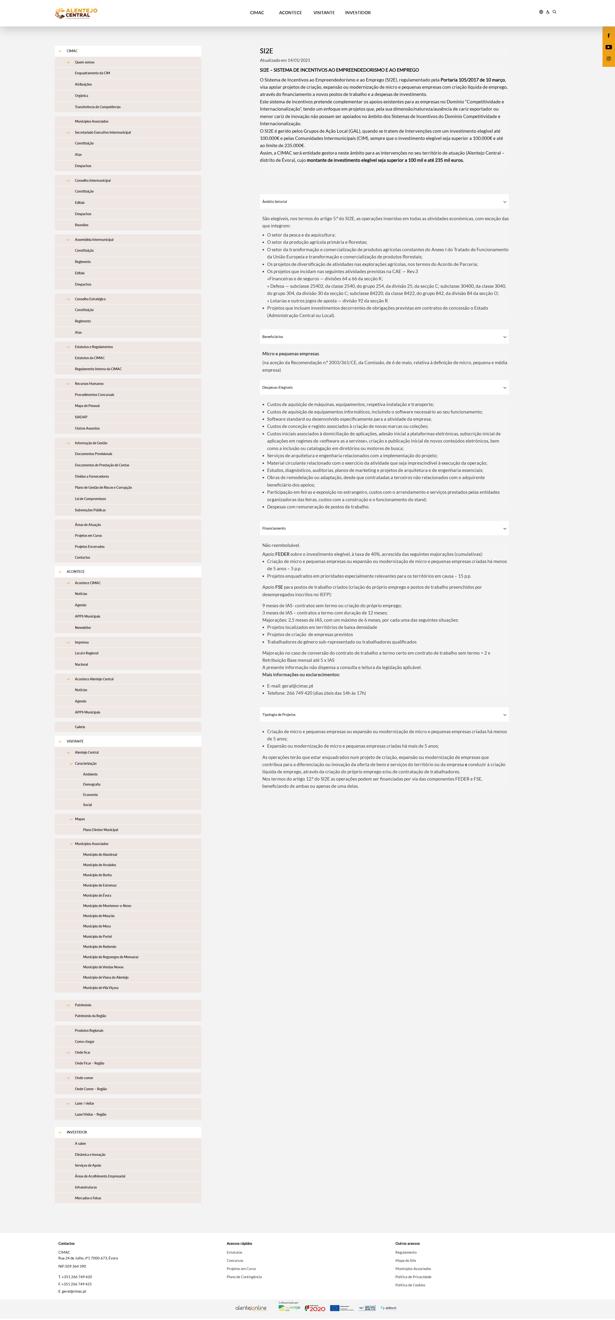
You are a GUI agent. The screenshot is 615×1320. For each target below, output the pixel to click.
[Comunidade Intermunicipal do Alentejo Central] (118, 13)
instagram (606, 63)
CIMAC (257, 12)
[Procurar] (554, 12)
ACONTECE (290, 12)
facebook (606, 40)
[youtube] (609, 47)
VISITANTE (324, 12)
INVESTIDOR (358, 12)
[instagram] (609, 58)
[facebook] (609, 35)
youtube (606, 52)
